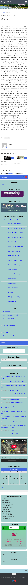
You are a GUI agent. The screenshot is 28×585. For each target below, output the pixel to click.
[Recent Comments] (17, 219)
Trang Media (5, 329)
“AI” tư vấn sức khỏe (13, 255)
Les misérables (12, 283)
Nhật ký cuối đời (12, 269)
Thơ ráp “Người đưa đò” (14, 223)
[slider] (24, 460)
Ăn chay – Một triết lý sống (15, 260)
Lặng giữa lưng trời (18, 161)
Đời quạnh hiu (12, 278)
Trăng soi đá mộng (13, 287)
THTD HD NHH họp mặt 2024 (16, 232)
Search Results (6, 322)
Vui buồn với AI (14, 390)
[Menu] (26, 2)
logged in (10, 173)
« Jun (2, 487)
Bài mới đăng (6, 311)
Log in (2, 184)
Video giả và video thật (14, 274)
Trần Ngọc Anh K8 (7, 416)
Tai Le (4, 12)
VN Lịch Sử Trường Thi (8, 335)
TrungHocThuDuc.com (8, 2)
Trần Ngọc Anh (6, 376)
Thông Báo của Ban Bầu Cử (9, 325)
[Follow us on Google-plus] (26, 177)
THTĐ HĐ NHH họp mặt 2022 (16, 237)
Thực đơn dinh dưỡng (14, 265)
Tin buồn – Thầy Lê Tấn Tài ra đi (16, 228)
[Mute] (21, 461)
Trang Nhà (5, 332)
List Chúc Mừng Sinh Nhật (9, 318)
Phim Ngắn (3, 161)
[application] (14, 460)
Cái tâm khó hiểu (14, 430)
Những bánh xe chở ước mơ (15, 246)
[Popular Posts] (11, 219)
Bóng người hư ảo (13, 301)
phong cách (7, 137)
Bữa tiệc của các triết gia (14, 297)
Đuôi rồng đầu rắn (14, 399)
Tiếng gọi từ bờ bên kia (14, 251)
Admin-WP (5, 406)
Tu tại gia (10, 292)
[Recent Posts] (4, 219)
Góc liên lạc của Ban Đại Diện (10, 315)
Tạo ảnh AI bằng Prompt (16, 402)
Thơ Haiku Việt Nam (13, 242)
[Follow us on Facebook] (23, 177)
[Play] (3, 461)
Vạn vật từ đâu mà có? (15, 421)
